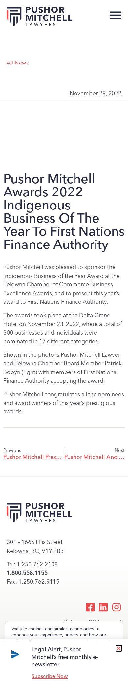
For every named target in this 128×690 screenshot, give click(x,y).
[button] (118, 648)
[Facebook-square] (90, 607)
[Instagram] (116, 607)
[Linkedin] (103, 607)
